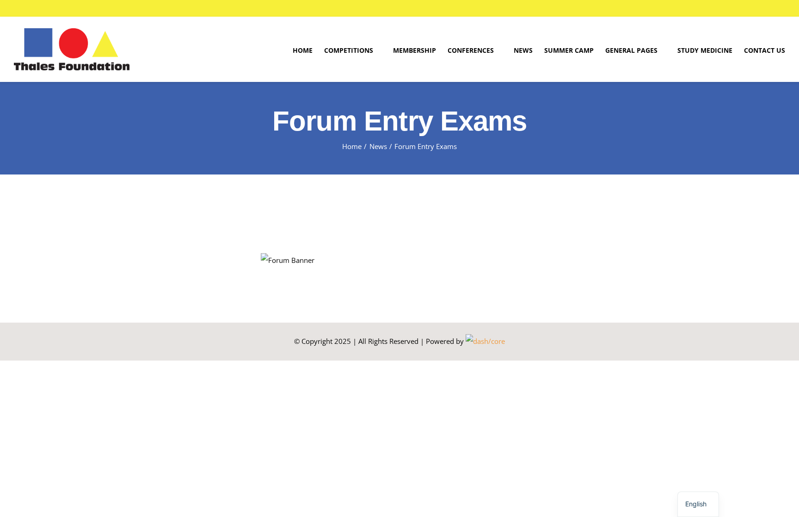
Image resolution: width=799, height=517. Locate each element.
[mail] (747, 8)
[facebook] (732, 8)
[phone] (762, 8)
